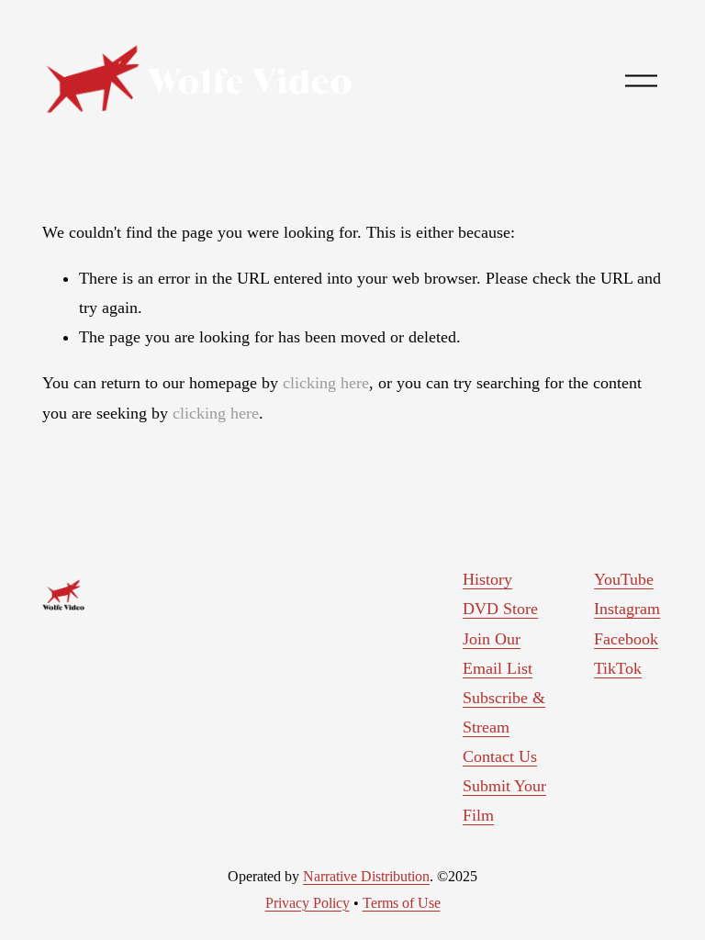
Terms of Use (402, 903)
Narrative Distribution (366, 876)
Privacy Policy (307, 903)
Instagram (627, 608)
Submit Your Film (504, 800)
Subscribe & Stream (504, 712)
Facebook (626, 639)
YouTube (624, 579)
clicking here (326, 383)
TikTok (618, 668)
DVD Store (500, 608)
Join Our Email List (497, 653)
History (487, 579)
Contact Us (500, 756)
